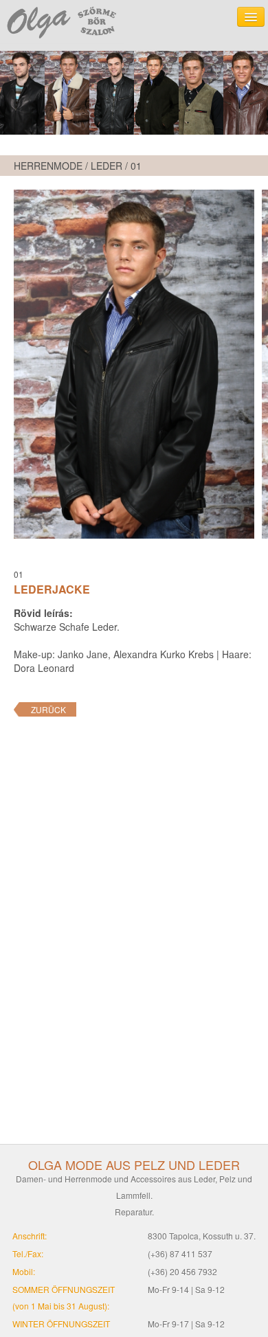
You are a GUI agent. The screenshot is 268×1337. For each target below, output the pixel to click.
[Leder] (134, 93)
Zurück (48, 709)
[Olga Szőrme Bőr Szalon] (62, 22)
